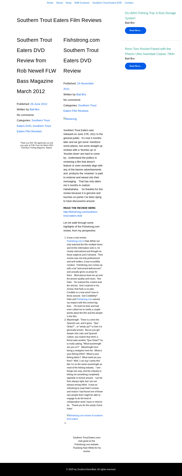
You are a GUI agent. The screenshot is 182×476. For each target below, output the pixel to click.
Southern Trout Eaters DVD (107, 3)
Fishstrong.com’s (75, 241)
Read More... (136, 30)
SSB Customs (82, 3)
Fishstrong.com (84, 299)
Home (50, 3)
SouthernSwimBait (86, 469)
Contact (129, 3)
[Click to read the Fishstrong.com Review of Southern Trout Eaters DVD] (83, 121)
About (59, 3)
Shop (69, 3)
